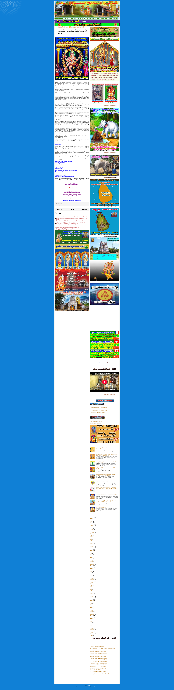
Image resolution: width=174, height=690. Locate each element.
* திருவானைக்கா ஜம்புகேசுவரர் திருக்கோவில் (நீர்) (98, 410)
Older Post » (85, 209)
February (92, 529)
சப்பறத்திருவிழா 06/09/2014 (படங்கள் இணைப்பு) (98, 663)
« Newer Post (59, 209)
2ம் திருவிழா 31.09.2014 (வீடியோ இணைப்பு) (97, 649)
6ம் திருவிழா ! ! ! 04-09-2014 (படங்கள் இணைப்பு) (98, 656)
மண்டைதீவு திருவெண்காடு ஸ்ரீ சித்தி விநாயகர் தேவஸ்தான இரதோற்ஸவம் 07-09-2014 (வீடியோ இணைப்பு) (106, 475)
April (91, 540)
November (92, 525)
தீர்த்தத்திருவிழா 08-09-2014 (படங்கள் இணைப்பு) (98, 669)
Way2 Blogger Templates (95, 686)
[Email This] (57, 203)
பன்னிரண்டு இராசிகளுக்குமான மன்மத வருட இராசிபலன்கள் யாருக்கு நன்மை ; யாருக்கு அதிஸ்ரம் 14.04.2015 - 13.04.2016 (106, 488)
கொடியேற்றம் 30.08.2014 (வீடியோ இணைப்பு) (97, 646)
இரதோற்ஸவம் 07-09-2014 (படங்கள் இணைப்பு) (98, 666)
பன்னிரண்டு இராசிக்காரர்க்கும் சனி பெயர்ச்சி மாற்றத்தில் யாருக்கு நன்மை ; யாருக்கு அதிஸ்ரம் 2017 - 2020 (106, 462)
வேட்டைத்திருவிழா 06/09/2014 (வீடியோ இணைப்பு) (98, 661)
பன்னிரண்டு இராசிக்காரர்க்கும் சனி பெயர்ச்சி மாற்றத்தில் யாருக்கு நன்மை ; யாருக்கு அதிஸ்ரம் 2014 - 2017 (106, 455)
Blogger (89, 685)
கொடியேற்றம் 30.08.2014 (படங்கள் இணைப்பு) (98, 644)
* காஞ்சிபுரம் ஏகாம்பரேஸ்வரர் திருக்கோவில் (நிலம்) (98, 407)
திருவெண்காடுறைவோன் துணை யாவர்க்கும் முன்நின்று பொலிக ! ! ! (67, 227)
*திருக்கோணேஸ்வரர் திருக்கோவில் (96, 421)
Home (72, 209)
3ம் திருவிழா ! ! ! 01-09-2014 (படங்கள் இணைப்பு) (98, 651)
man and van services (82, 686)
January (91, 522)
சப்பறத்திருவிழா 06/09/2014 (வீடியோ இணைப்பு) (98, 664)
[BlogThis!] (58, 203)
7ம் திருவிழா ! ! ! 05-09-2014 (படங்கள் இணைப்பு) (98, 658)
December (92, 517)
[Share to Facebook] (61, 203)
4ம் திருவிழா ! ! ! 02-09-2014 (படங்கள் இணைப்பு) (98, 653)
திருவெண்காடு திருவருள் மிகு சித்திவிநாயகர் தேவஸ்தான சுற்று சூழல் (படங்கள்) (69, 220)
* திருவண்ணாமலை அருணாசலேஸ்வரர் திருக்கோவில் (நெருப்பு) (100, 408)
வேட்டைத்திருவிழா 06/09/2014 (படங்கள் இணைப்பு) (99, 659)
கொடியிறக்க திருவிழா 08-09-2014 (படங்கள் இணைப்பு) (99, 673)
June (91, 521)
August (91, 518)
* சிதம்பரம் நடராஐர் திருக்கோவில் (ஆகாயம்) (97, 412)
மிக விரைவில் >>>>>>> (94, 359)
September (92, 533)
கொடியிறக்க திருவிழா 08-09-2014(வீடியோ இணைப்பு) (99, 674)
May (91, 539)
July (91, 519)
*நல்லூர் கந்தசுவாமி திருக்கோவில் (95, 423)
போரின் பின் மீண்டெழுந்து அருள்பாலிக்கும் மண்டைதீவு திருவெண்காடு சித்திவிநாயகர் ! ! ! (71, 222)
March (91, 542)
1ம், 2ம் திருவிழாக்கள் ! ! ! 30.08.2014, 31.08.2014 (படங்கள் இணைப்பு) (102, 648)
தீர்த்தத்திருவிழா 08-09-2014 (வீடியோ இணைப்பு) (98, 671)
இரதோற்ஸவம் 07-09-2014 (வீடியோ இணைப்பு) (98, 668)
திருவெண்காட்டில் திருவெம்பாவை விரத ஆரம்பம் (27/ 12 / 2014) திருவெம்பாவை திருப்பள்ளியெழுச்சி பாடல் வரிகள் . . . (106, 501)
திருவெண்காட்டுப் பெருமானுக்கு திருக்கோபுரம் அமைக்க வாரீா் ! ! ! (67, 223)
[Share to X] (60, 203)
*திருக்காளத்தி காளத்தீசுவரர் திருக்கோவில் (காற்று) (98, 413)
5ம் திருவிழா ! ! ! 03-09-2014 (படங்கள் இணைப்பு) (98, 654)
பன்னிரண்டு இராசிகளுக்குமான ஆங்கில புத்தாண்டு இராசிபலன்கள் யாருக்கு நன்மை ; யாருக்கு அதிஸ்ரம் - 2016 (107, 481)
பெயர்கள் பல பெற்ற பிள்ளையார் (101, 507)
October (91, 549)
